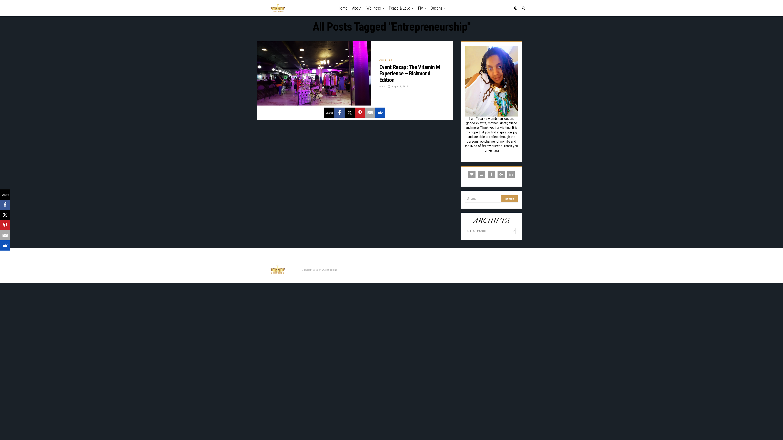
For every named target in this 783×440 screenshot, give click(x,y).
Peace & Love (399, 8)
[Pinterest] (360, 113)
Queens (436, 8)
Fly (420, 8)
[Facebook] (339, 113)
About (357, 8)
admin (382, 86)
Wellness (373, 8)
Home (342, 8)
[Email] (370, 113)
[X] (350, 113)
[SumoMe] (380, 113)
